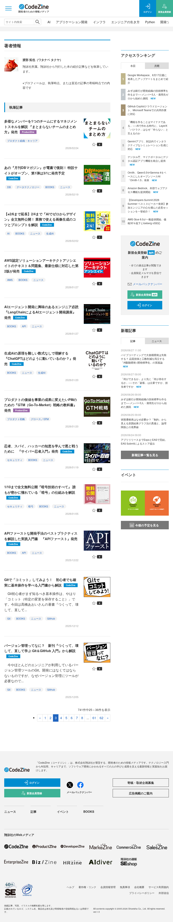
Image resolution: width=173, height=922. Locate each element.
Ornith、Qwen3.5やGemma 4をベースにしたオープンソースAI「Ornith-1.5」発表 (147, 176)
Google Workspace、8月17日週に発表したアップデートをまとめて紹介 (148, 78)
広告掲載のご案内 (141, 793)
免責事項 (125, 887)
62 (101, 717)
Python (150, 22)
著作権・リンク (87, 887)
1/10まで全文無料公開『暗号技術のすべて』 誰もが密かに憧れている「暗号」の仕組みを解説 (40, 491)
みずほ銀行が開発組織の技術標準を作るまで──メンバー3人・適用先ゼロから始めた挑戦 (148, 94)
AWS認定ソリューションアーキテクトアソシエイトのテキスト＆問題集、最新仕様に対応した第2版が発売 (41, 266)
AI (48, 22)
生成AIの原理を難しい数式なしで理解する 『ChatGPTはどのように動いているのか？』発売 (40, 358)
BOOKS (49, 187)
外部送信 (164, 893)
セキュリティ (14, 460)
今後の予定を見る (147, 525)
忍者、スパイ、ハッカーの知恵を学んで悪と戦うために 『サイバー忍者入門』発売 (41, 448)
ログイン (147, 305)
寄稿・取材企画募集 (140, 782)
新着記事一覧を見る (145, 455)
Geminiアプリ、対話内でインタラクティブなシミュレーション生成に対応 (148, 145)
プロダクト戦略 (16, 419)
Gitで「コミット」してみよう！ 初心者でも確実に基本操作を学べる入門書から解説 (40, 582)
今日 (132, 66)
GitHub (51, 618)
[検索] (37, 22)
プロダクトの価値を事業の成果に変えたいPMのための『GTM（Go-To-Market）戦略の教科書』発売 (40, 405)
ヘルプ (70, 887)
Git (8, 618)
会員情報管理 (108, 887)
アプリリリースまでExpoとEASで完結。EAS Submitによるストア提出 (144, 441)
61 (94, 717)
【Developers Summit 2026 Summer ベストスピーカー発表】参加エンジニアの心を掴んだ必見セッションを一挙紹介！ (148, 205)
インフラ (99, 22)
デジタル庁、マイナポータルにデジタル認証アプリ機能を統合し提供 (148, 158)
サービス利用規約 (159, 887)
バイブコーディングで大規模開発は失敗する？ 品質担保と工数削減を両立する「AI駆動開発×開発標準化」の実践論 (143, 358)
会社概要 (139, 887)
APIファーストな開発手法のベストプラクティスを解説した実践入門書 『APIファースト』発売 (40, 538)
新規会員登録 (146, 295)
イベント (63, 811)
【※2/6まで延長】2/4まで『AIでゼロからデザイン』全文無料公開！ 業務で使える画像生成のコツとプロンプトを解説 (40, 219)
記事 (132, 341)
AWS (10, 280)
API (24, 326)
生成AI (50, 233)
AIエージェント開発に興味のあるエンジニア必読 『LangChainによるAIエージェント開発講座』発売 (43, 312)
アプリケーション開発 (72, 22)
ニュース (65, 187)
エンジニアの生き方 (125, 22)
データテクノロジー (28, 187)
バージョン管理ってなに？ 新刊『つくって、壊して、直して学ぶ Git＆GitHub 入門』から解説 (41, 650)
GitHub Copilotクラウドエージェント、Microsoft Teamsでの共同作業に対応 (147, 110)
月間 (156, 66)
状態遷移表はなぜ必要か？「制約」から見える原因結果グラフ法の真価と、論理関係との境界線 (143, 423)
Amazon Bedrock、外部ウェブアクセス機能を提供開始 (148, 190)
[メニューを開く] (8, 8)
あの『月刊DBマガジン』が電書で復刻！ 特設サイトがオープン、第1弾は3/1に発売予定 (41, 172)
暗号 (30, 506)
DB (9, 187)
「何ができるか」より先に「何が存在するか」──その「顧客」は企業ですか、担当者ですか (144, 382)
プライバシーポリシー (141, 893)
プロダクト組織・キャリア (22, 140)
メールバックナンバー (147, 284)
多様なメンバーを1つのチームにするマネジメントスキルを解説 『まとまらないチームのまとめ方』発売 (40, 126)
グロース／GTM (40, 419)
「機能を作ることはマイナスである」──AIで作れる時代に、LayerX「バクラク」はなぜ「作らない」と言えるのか (148, 127)
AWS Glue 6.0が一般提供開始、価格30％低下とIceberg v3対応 (147, 221)
